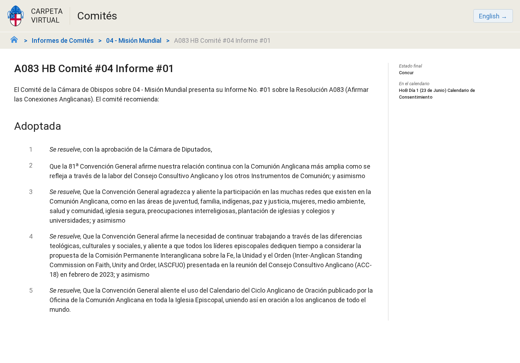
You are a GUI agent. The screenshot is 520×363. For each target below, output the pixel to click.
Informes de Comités (63, 40)
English (489, 16)
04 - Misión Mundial (133, 40)
